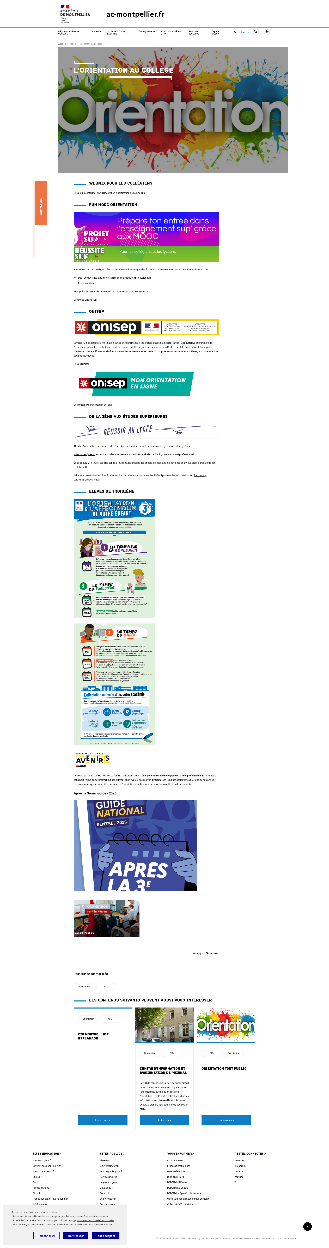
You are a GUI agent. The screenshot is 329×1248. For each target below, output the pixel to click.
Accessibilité (267, 32)
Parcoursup (200, 475)
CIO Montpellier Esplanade (93, 1036)
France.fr (105, 1193)
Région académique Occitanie (68, 32)
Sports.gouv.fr (107, 1204)
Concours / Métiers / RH (171, 32)
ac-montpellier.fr (135, 14)
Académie (96, 31)
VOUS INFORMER (179, 1154)
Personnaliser (46, 1236)
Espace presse (215, 32)
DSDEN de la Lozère (177, 1187)
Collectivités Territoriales (180, 1204)
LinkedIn (238, 1171)
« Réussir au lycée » (84, 454)
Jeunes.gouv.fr (108, 1198)
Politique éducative (194, 32)
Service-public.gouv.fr (111, 1171)
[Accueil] (75, 14)
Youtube (238, 1176)
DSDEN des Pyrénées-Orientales (184, 1193)
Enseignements (147, 31)
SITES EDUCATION (46, 1154)
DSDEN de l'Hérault (177, 1182)
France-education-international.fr (50, 1198)
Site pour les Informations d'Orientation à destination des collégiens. (109, 192)
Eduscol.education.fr (44, 1171)
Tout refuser (75, 1236)
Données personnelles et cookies (95, 1220)
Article (73, 43)
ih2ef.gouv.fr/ (40, 1204)
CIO (106, 986)
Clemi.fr (37, 1193)
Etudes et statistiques (178, 1165)
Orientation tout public (224, 1069)
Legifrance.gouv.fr (109, 1182)
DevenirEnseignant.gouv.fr (47, 1165)
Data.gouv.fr (106, 1187)
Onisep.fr (37, 1176)
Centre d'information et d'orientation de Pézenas (163, 1071)
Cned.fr (36, 1182)
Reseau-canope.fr (42, 1187)
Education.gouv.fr (42, 1160)
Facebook (239, 1160)
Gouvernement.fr (109, 1165)
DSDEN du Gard (175, 1176)
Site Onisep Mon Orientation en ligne (93, 404)
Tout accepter (105, 1236)
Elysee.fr (104, 1160)
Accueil (62, 43)
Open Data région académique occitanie (188, 1198)
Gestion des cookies (250, 1238)
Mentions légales (196, 1238)
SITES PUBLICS (111, 1154)
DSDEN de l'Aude (176, 1171)
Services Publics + (109, 1176)
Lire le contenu (103, 1120)
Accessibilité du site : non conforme (279, 1238)
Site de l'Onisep (81, 363)
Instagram (240, 1165)
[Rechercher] (256, 32)
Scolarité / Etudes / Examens (117, 32)
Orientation (84, 986)
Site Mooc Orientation (85, 299)
